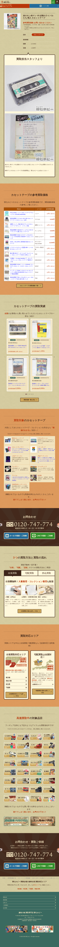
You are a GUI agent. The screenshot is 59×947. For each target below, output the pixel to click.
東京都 (19, 889)
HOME (3, 878)
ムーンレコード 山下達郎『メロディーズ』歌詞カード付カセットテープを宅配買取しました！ (41, 346)
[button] (26, 394)
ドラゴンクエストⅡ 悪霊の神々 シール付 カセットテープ (21, 248)
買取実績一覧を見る (29, 399)
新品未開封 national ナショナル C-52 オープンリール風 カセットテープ (21, 230)
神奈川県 (37, 889)
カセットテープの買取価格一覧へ (29, 285)
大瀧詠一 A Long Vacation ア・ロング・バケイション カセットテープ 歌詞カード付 (21, 260)
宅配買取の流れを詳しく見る (43, 691)
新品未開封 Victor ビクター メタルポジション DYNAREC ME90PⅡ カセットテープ (22, 236)
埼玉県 (25, 889)
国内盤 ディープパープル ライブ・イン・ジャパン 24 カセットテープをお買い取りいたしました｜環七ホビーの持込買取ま (17, 384)
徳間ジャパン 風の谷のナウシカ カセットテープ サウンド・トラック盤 (21, 224)
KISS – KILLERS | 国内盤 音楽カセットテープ (21, 242)
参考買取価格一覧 (12, 878)
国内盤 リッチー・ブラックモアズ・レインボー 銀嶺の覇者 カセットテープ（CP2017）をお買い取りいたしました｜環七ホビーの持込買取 (41, 384)
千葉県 (31, 889)
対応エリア (36, 885)
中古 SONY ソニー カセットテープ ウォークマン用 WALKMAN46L (21, 213)
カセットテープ (38, 34)
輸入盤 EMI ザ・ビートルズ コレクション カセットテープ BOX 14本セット (21, 254)
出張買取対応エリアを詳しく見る (16, 695)
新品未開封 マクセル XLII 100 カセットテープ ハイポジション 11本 (21, 219)
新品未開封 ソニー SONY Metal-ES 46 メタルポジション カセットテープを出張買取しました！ (17, 346)
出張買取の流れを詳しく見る (29, 611)
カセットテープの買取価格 (24, 878)
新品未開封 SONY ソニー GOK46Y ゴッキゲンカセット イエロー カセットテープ (21, 266)
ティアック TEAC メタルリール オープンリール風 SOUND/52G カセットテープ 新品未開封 (21, 272)
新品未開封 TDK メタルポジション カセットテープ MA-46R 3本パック (21, 278)
